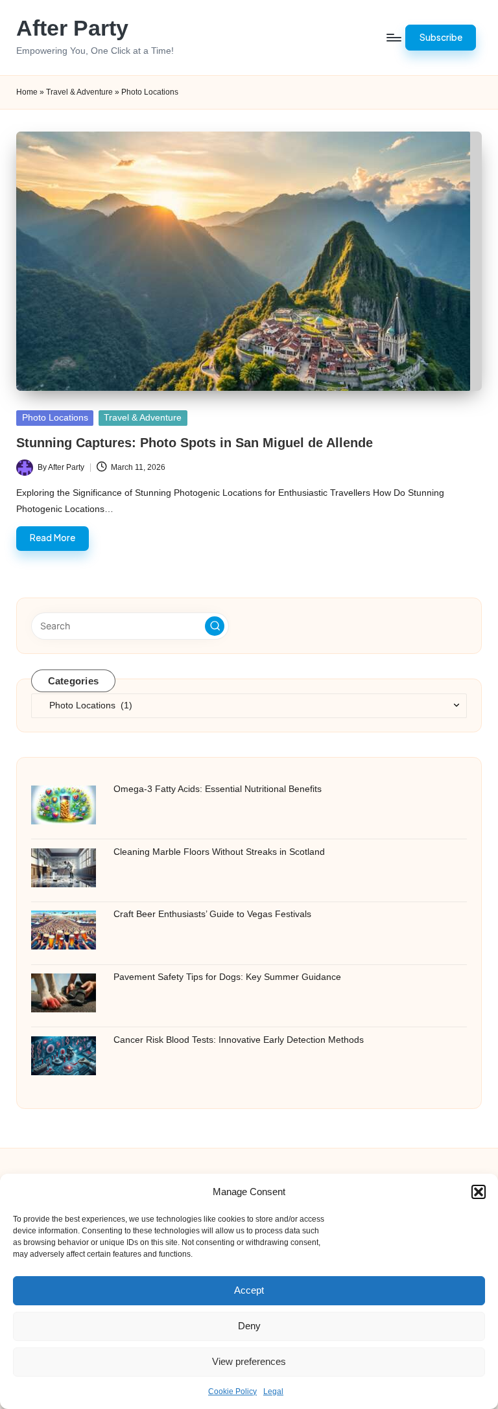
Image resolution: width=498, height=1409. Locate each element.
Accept (249, 1290)
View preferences (249, 1361)
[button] (478, 1191)
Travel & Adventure (79, 92)
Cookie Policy (232, 1391)
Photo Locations (55, 418)
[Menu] (393, 37)
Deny (249, 1325)
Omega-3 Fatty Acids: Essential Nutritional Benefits (217, 789)
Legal (273, 1391)
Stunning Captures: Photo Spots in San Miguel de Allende (194, 443)
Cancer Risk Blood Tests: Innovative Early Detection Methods (238, 1039)
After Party (72, 28)
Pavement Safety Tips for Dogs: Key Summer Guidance (227, 977)
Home (27, 92)
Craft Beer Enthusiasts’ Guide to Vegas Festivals (212, 914)
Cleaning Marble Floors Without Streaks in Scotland (219, 851)
